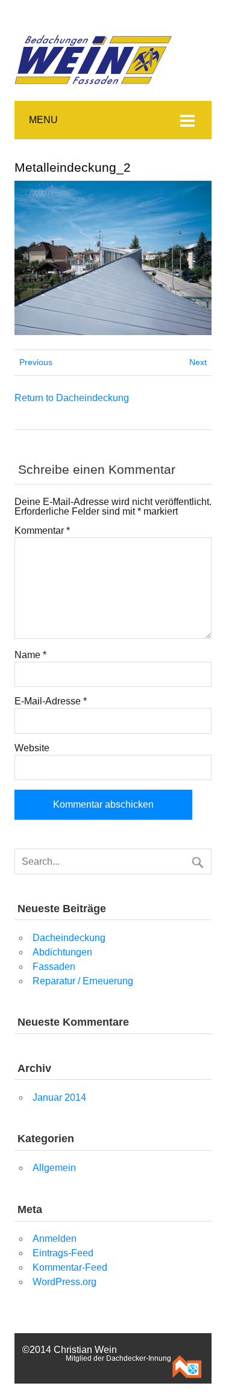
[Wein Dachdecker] (94, 24)
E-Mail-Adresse (50, 701)
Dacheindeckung (69, 938)
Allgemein (54, 1168)
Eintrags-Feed (63, 1253)
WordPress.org (64, 1282)
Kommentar (42, 531)
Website (31, 748)
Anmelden (55, 1238)
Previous (35, 362)
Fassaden (54, 966)
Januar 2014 (59, 1097)
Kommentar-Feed (70, 1267)
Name (30, 655)
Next (198, 362)
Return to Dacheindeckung (71, 398)
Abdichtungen (62, 952)
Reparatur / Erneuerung (83, 981)
